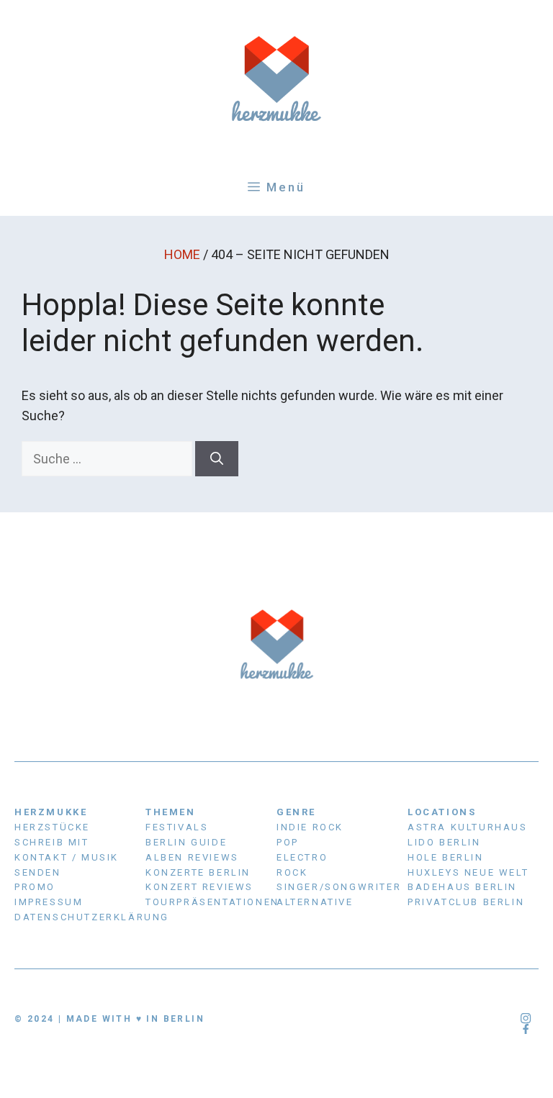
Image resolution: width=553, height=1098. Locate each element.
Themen (170, 812)
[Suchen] (216, 458)
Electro (302, 857)
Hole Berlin (446, 857)
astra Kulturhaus (468, 827)
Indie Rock (309, 827)
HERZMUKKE (50, 812)
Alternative (315, 902)
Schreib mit (51, 842)
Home (182, 254)
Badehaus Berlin (462, 886)
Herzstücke (52, 827)
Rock (291, 872)
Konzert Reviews (199, 886)
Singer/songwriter (338, 886)
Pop (287, 842)
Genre (296, 812)
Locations (442, 812)
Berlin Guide (186, 842)
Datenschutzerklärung (91, 917)
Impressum (48, 902)
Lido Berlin (444, 842)
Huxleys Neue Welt (468, 872)
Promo (34, 886)
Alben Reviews (192, 857)
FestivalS (176, 827)
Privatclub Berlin (466, 902)
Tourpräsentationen (212, 902)
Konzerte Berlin (198, 872)
